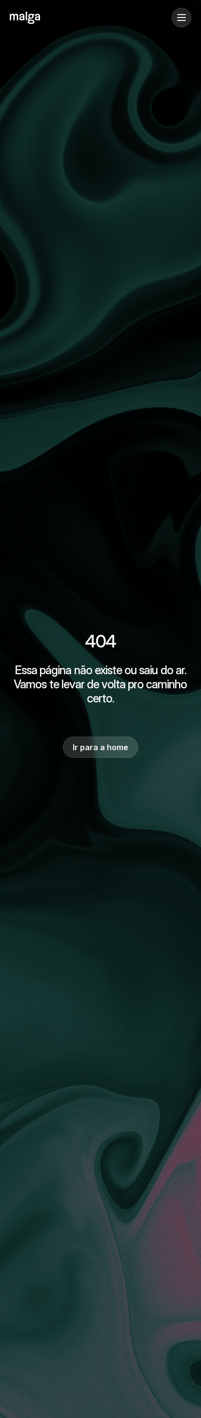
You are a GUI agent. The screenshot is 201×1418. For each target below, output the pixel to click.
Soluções (25, 63)
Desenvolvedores (39, 93)
